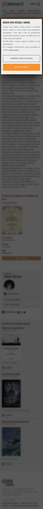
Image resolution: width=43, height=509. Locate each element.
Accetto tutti (21, 67)
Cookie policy (13, 50)
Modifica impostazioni (21, 58)
